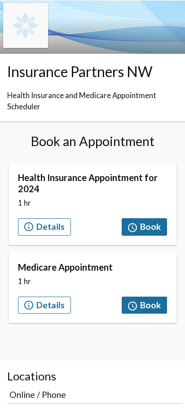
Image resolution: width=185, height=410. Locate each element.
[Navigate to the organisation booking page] (25, 45)
